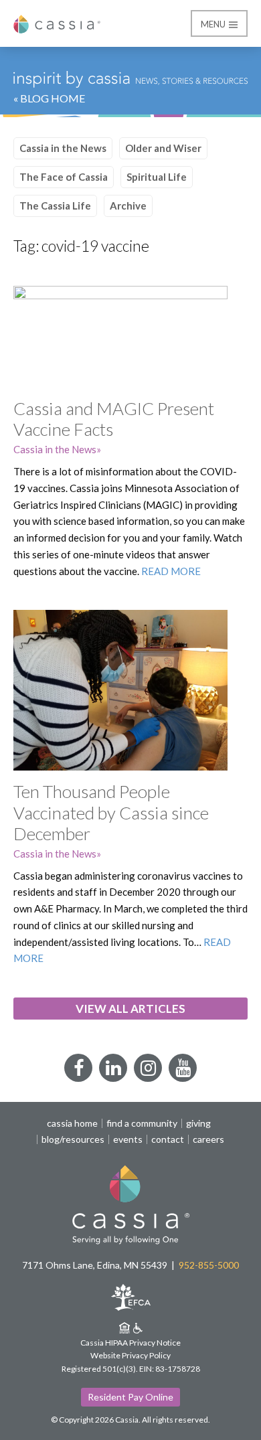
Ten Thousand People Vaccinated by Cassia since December (111, 812)
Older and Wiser (163, 148)
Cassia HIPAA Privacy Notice (130, 1343)
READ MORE (171, 571)
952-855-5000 (209, 1265)
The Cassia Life (55, 205)
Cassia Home (72, 1123)
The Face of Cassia (63, 177)
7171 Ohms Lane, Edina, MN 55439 (94, 1265)
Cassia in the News (62, 148)
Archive (128, 205)
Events (128, 1139)
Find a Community (141, 1123)
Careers (208, 1139)
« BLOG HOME (49, 98)
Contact (167, 1139)
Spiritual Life (156, 177)
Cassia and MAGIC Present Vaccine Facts (113, 419)
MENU (214, 24)
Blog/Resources (72, 1139)
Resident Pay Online (130, 1397)
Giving (198, 1123)
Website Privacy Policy (130, 1355)
